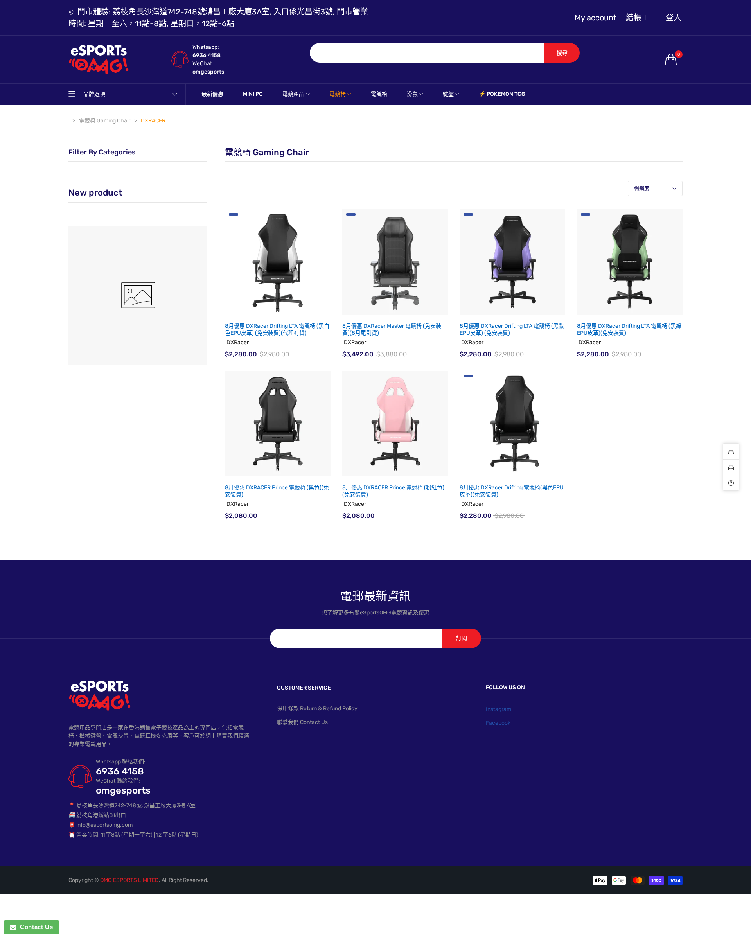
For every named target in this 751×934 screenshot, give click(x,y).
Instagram (498, 709)
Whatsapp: (205, 47)
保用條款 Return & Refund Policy (317, 708)
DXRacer (237, 342)
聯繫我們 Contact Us (302, 722)
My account (595, 17)
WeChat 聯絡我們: (118, 781)
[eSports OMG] (137, 295)
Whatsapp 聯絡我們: (121, 761)
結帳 (633, 17)
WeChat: (203, 63)
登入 (673, 17)
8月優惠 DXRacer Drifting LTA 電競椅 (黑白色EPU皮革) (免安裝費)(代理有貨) (277, 329)
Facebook (498, 723)
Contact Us (34, 926)
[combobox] (427, 53)
